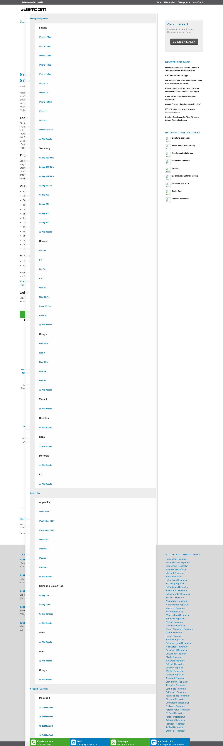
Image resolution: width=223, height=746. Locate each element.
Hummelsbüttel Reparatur (178, 562)
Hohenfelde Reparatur (176, 579)
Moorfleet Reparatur (175, 625)
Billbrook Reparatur (175, 639)
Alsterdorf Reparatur (175, 678)
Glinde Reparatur (174, 657)
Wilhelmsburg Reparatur (177, 615)
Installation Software (181, 160)
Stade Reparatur (174, 576)
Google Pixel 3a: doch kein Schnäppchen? (183, 104)
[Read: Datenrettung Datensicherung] (168, 177)
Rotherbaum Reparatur (177, 586)
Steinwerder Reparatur (177, 590)
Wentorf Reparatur (175, 671)
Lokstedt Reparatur (175, 674)
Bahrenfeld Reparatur (176, 692)
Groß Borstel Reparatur (177, 681)
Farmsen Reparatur (175, 723)
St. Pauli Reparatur (175, 713)
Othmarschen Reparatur (177, 702)
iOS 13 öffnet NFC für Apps (176, 75)
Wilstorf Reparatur (174, 611)
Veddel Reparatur (174, 632)
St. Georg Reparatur (175, 583)
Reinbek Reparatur (175, 664)
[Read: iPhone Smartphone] (168, 200)
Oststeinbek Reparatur (176, 653)
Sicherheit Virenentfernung (183, 145)
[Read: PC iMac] (168, 170)
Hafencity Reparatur (175, 716)
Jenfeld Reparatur (174, 727)
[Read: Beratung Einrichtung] (168, 139)
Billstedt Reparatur (174, 622)
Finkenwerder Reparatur (177, 604)
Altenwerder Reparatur (177, 600)
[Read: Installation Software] (168, 162)
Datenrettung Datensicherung (185, 176)
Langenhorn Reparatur (177, 565)
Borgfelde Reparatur (175, 618)
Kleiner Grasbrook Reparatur (179, 628)
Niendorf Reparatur (175, 572)
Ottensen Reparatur (175, 699)
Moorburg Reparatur (175, 608)
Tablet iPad (176, 191)
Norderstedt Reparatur (176, 558)
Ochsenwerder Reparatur (178, 593)
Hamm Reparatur (174, 635)
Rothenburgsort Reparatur (178, 643)
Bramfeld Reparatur (175, 730)
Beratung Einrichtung (181, 138)
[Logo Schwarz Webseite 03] (33, 9)
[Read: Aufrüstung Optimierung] (168, 154)
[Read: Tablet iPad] (168, 192)
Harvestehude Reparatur (177, 695)
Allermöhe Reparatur (176, 685)
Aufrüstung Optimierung (182, 153)
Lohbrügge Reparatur (176, 688)
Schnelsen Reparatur (176, 569)
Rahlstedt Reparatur (175, 720)
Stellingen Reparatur (175, 706)
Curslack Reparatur (175, 667)
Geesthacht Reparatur (176, 650)
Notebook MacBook (180, 183)
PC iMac (175, 168)
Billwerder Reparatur (175, 660)
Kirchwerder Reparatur (177, 646)
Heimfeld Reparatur (175, 597)
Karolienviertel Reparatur (178, 709)
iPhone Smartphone (180, 198)
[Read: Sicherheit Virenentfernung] (168, 147)
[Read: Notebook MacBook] (168, 185)
